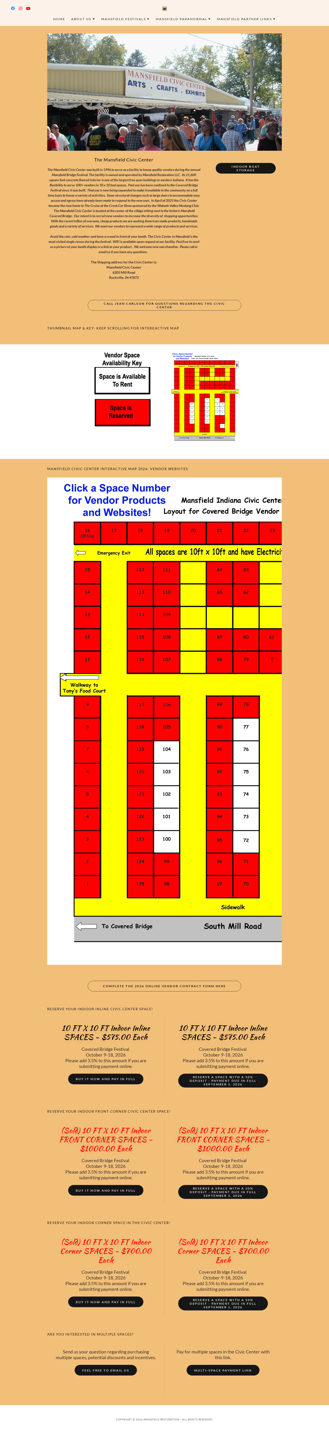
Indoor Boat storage (246, 168)
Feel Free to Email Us (105, 1370)
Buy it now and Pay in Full (106, 1079)
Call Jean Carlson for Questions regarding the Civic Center (164, 305)
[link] (13, 8)
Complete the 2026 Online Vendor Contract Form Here (164, 986)
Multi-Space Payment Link (223, 1370)
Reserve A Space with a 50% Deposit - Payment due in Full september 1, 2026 (223, 1080)
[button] (83, 19)
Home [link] (59, 19)
